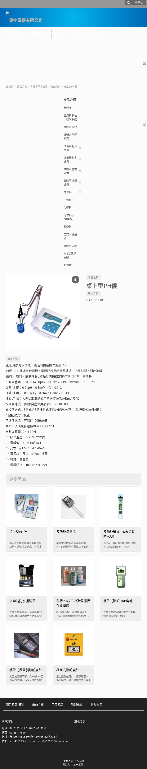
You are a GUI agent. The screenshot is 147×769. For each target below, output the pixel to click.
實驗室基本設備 (39, 86)
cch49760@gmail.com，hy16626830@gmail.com (40, 741)
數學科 (68, 226)
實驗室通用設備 (70, 182)
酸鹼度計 (56, 86)
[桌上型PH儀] (43, 312)
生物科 (68, 200)
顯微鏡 (68, 265)
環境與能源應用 (70, 148)
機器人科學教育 (70, 136)
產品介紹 (22, 86)
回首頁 (10, 86)
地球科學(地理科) (69, 217)
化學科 (68, 207)
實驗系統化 (70, 127)
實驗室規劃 (70, 246)
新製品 (68, 108)
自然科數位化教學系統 (70, 117)
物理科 (68, 192)
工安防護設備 (70, 236)
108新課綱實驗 (70, 255)
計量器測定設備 (70, 159)
